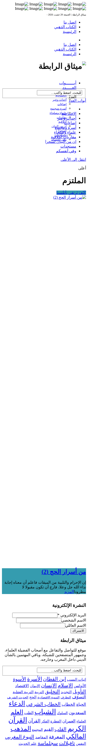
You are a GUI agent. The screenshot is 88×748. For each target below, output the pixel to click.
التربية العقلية (23, 692)
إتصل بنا (70, 22)
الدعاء (17, 703)
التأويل (79, 691)
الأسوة (19, 679)
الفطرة (55, 721)
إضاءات (61, 104)
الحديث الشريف (17, 697)
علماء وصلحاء (58, 113)
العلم (17, 712)
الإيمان (35, 686)
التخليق (52, 691)
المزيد (69, 592)
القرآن (34, 720)
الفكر (45, 721)
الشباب (45, 712)
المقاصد (41, 737)
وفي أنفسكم (66, 151)
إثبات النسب (76, 679)
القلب (60, 729)
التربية (39, 692)
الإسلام (65, 685)
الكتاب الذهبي (65, 27)
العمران (69, 721)
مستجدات (68, 146)
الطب (28, 713)
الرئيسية (69, 31)
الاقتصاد (22, 685)
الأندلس (80, 686)
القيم (49, 729)
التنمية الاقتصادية (48, 697)
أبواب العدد (77, 100)
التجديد (66, 692)
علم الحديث (28, 744)
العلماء (81, 721)
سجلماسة (48, 743)
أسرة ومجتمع (58, 108)
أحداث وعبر (59, 99)
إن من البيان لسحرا (60, 141)
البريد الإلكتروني (71, 615)
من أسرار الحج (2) (64, 571)
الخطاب (68, 704)
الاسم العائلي (75, 625)
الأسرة (34, 679)
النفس (81, 743)
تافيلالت (67, 743)
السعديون (77, 712)
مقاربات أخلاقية (63, 137)
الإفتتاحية (69, 113)
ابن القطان (54, 679)
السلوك (62, 713)
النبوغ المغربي (19, 736)
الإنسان (49, 685)
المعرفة (57, 736)
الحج (32, 697)
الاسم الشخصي (73, 620)
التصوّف (79, 697)
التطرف (66, 697)
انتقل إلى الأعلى (73, 159)
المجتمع (37, 730)
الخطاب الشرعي (43, 704)
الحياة (81, 704)
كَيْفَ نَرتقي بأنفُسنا (71, 193)
